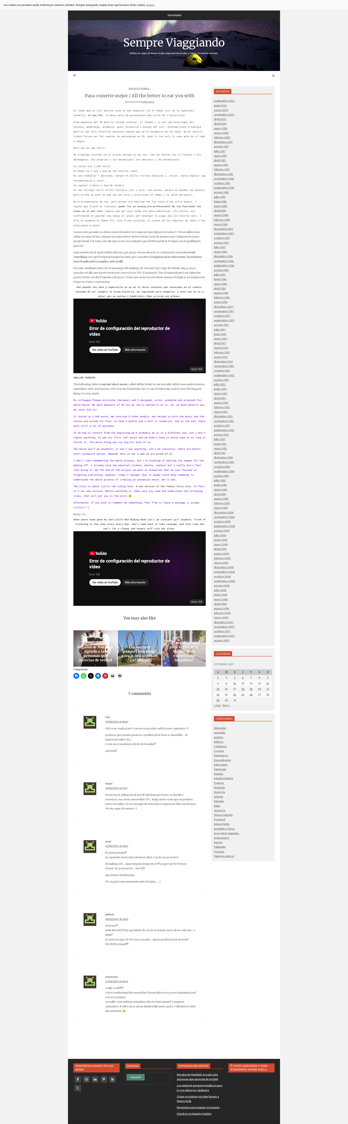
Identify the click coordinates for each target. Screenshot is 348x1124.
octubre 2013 (222, 316)
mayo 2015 (220, 251)
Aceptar (150, 5)
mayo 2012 (220, 393)
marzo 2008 (221, 608)
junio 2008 (220, 594)
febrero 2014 (222, 297)
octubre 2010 (222, 466)
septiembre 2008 (224, 581)
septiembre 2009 (224, 526)
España (218, 773)
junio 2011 (220, 444)
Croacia (219, 751)
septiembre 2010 (224, 471)
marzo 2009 (221, 553)
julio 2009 (220, 535)
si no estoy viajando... (140, 88)
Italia (217, 806)
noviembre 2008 (224, 572)
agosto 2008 (221, 585)
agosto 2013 (221, 325)
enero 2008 (221, 617)
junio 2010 (220, 485)
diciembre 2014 (223, 256)
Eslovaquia (220, 764)
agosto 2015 (221, 242)
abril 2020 (220, 123)
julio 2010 (219, 480)
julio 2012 (219, 384)
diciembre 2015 (223, 229)
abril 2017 (220, 160)
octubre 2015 (222, 238)
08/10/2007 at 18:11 (116, 919)
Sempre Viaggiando (174, 45)
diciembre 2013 (223, 306)
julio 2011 (219, 439)
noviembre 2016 (224, 178)
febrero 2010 (222, 503)
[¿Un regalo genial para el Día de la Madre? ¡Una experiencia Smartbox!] (184, 648)
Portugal (219, 819)
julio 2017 (219, 151)
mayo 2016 (220, 206)
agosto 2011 (221, 434)
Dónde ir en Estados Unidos (194, 1113)
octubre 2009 (222, 521)
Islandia (219, 801)
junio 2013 (220, 334)
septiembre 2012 (224, 375)
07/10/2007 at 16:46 (116, 721)
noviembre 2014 (224, 261)
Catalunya (220, 746)
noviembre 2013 (224, 311)
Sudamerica (221, 838)
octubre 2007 (222, 631)
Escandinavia (222, 760)
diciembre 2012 (223, 361)
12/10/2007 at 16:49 (116, 981)
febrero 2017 (222, 169)
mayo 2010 (220, 489)
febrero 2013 (222, 352)
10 (234, 683)
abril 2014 (220, 288)
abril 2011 (220, 453)
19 (251, 689)
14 (267, 683)
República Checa (224, 828)
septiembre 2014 (224, 265)
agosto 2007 (221, 640)
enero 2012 (221, 411)
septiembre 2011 (224, 430)
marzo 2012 (221, 402)
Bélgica (218, 742)
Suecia (218, 842)
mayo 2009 (221, 544)
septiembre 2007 (224, 636)
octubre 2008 (222, 576)
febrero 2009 (222, 558)
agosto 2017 (221, 146)
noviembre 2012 (224, 366)
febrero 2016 (222, 220)
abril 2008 (220, 604)
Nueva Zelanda (223, 815)
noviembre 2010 (224, 462)
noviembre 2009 (224, 517)
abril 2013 (220, 343)
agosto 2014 (221, 270)
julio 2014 (219, 274)
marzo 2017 (221, 165)
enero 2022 (221, 110)
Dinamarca (221, 755)
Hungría (219, 792)
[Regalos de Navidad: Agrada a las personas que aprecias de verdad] (95, 648)
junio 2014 (220, 279)
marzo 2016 (221, 215)
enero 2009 (221, 562)
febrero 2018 (222, 137)
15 (218, 689)
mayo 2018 (220, 128)
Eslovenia (220, 769)
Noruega (219, 810)
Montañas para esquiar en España (198, 1107)
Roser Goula (147, 102)
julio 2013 (219, 329)
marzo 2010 (221, 498)
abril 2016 (220, 210)
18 (242, 689)
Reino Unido (221, 824)
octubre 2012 (222, 370)
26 (251, 694)
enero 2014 (221, 302)
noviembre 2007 (224, 626)
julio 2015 (220, 247)
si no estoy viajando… (227, 833)
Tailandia (220, 847)
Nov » (226, 705)
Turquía (219, 851)
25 (242, 694)
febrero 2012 (222, 407)
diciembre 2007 (223, 622)
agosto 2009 (221, 530)
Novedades (174, 15)
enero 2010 (221, 507)
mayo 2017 (220, 155)
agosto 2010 (221, 476)
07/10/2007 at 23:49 (116, 846)
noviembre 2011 (224, 421)
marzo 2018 (221, 133)
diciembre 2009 (224, 512)
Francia (219, 783)
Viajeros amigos (224, 856)
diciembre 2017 (223, 142)
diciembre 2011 (223, 416)
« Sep (217, 705)
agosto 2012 (221, 380)
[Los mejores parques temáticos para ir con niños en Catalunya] (139, 648)
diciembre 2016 (223, 174)
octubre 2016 (222, 183)
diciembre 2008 (224, 567)
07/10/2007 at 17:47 (116, 788)
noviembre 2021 (224, 114)
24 (234, 694)
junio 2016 (220, 201)
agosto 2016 (221, 192)
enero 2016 (221, 224)
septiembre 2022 (224, 101)
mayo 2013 (220, 338)
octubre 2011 (222, 425)
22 (218, 694)
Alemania (220, 728)
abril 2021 (220, 119)
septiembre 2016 (224, 187)
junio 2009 (220, 540)
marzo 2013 (221, 347)
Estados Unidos (223, 778)
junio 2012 (220, 389)
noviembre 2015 (224, 233)
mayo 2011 (220, 448)
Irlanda (218, 796)
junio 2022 (220, 105)
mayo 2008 (221, 599)
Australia (219, 732)
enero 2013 (221, 357)
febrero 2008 (222, 613)
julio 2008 (220, 590)
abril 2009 (220, 549)
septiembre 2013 (224, 320)
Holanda (219, 787)
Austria (218, 737)
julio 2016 (219, 197)
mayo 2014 (220, 284)
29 (217, 700)
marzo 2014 (221, 293)
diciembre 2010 (223, 457)
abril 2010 (220, 494)
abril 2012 (220, 398)
